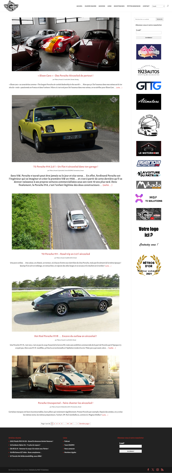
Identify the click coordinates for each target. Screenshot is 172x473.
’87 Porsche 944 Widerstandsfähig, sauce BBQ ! (26, 456)
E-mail (138, 30)
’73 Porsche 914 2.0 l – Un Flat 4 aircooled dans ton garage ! (65, 166)
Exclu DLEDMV (69, 170)
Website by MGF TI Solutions (39, 470)
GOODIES (102, 6)
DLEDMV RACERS (90, 6)
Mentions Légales (70, 452)
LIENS (109, 6)
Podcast (67, 441)
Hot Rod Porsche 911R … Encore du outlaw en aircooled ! (65, 336)
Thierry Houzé (59, 79)
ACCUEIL (79, 6)
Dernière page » (84, 424)
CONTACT (146, 6)
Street (72, 79)
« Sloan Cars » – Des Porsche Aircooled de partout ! (65, 75)
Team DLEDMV (69, 445)
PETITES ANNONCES (133, 6)
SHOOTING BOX (119, 6)
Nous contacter (69, 449)
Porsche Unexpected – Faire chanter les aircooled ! (65, 403)
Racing (77, 79)
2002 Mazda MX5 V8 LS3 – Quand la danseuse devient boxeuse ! (31, 441)
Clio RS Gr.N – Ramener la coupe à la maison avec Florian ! (29, 449)
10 (68, 424)
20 (71, 424)
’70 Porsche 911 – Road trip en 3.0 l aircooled (65, 254)
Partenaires (76, 170)
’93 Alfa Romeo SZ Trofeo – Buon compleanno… (26, 452)
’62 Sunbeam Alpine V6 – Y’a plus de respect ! (25, 445)
